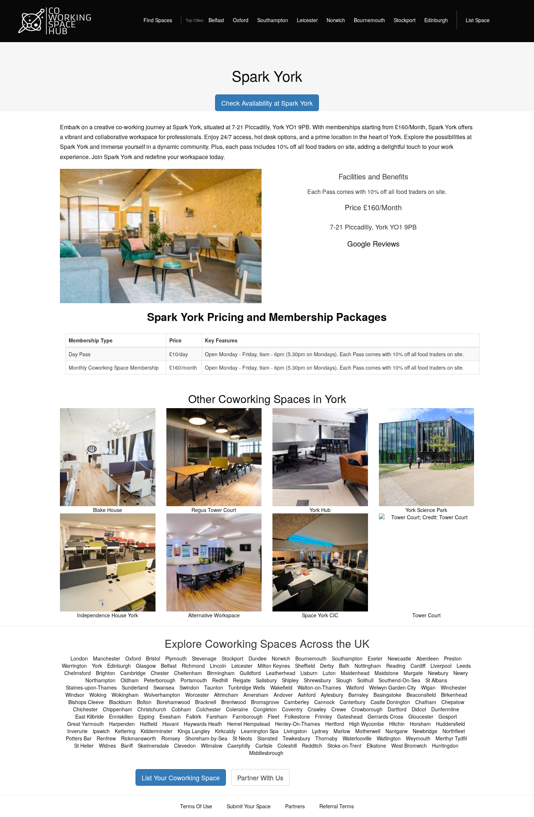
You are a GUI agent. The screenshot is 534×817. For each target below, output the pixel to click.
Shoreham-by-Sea (206, 738)
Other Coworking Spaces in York (267, 398)
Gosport (447, 716)
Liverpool (441, 665)
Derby (327, 665)
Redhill (220, 680)
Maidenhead (355, 672)
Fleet (273, 716)
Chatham (425, 702)
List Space (478, 20)
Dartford (397, 709)
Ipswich (101, 731)
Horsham (420, 723)
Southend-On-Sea (399, 680)
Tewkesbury (296, 738)
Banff (127, 745)
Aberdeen (427, 658)
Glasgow (146, 665)
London (79, 658)
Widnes (107, 745)
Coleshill (287, 745)
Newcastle (399, 658)
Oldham (130, 680)
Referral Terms (336, 806)
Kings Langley (194, 731)
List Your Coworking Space (181, 777)
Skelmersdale (153, 745)
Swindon (189, 687)
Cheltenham (188, 672)
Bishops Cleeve (86, 702)
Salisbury (266, 680)
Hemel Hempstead (248, 723)
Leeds (464, 665)
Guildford (250, 672)
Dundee (257, 658)
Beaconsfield (421, 694)
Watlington (389, 738)
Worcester (197, 694)
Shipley (290, 680)
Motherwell (367, 731)
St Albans (436, 680)
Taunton (213, 687)
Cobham (181, 709)
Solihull (365, 680)
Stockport (405, 20)
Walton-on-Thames (319, 687)
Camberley (296, 702)
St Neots (242, 738)
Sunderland (135, 687)
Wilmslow (211, 745)
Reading (395, 665)
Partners (295, 806)
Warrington (74, 665)
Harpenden (122, 723)
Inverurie (77, 731)
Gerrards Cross (385, 716)
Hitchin (397, 723)
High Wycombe (366, 723)
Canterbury (352, 702)
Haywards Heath (203, 723)
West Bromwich (409, 745)
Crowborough (367, 709)
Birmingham (221, 672)
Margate (413, 672)
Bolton (144, 702)
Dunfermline (445, 709)
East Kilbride (89, 716)
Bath (344, 665)
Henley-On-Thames (297, 723)
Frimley (323, 716)
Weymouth (418, 738)
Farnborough (247, 716)
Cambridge (133, 672)
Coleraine (237, 709)
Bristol (153, 658)
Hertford (334, 723)
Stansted (267, 738)
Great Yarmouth (85, 723)
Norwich (336, 20)
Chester (160, 672)
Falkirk (193, 716)
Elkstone (376, 745)
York (97, 665)
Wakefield (281, 687)
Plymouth (176, 658)
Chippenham (117, 709)
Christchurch (151, 709)
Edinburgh (436, 20)
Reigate (242, 680)
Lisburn (308, 672)
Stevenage (204, 658)
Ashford (307, 694)
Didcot (419, 709)
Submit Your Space (249, 806)
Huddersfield (450, 723)
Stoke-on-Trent (344, 745)
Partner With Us (260, 777)
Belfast (216, 20)
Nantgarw (396, 731)
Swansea (163, 687)
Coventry (292, 709)
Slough (344, 680)
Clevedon (185, 745)
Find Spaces (157, 20)
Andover (283, 694)
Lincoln (218, 665)
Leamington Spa (260, 731)
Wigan (428, 687)
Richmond (193, 665)
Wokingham (125, 694)
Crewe (338, 709)
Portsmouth (194, 680)
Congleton (265, 709)
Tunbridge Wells (246, 687)
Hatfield (148, 723)
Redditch (312, 745)
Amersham (255, 694)
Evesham (170, 716)
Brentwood (233, 702)
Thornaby (326, 738)
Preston (453, 658)
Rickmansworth (138, 738)
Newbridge (425, 731)
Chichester (85, 709)
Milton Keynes (274, 665)
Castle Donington (390, 702)
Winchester (453, 687)
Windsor (74, 694)
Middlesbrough (266, 752)
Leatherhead (280, 672)
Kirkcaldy (225, 731)
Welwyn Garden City (392, 687)
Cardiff (417, 665)
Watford (355, 687)
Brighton (105, 672)
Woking (97, 694)
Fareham (216, 716)
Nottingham (368, 665)
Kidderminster (157, 731)
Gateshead (350, 716)
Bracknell (205, 702)
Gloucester (420, 716)
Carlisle (263, 745)
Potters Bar (79, 738)
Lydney (320, 731)
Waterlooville (357, 738)
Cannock (324, 702)
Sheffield (305, 665)
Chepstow (452, 702)
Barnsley (358, 694)
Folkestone (297, 716)
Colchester (208, 709)
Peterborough (159, 680)
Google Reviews (373, 243)
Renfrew (106, 738)
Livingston (295, 731)
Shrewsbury (317, 680)
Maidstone (387, 672)
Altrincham (226, 694)
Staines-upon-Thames (91, 687)
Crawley (317, 709)
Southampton (272, 20)
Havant (170, 723)
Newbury (438, 672)
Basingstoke (387, 694)
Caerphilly (238, 745)
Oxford (240, 20)
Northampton (100, 680)
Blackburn (120, 702)
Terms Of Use (196, 806)
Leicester (307, 20)
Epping (146, 716)
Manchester (106, 658)
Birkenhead (454, 694)
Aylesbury (332, 694)
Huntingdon (445, 745)
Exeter (375, 658)
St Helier (84, 745)
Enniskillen (121, 716)
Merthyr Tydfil (451, 738)
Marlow (341, 731)
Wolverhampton (162, 694)
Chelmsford (77, 672)
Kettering (125, 731)
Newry (460, 672)
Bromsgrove (265, 702)
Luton (329, 672)
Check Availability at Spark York (267, 102)
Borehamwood (173, 702)
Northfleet (453, 731)
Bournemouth (369, 20)
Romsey (170, 738)
